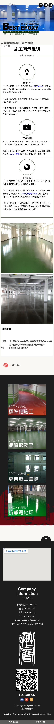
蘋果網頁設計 (27, 709)
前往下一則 (14, 348)
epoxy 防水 (14, 154)
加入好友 (41, 722)
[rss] (31, 699)
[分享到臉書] (26, 699)
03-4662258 (31, 605)
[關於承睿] (27, 433)
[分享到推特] (22, 699)
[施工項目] (27, 399)
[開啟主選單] (40, 5)
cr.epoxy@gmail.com (30, 620)
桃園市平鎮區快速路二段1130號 (30, 624)
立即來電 (14, 722)
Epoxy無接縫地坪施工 (28, 194)
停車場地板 (38, 86)
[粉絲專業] (27, 467)
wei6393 (30, 616)
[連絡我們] (27, 500)
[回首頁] (45, 5)
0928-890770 (29, 612)
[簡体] (50, 5)
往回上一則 (27, 341)
